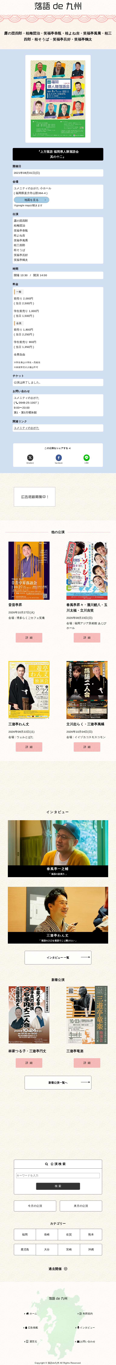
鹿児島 (25, 1249)
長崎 (47, 1234)
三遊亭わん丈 (18, 724)
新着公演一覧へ (58, 1082)
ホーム (33, 1313)
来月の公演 (81, 1205)
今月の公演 (35, 1205)
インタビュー (87, 1327)
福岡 (25, 1234)
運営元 (33, 1341)
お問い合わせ (87, 1341)
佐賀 (69, 1234)
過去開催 (55, 1269)
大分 (47, 1249)
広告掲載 (32, 1327)
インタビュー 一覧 (58, 957)
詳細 (30, 637)
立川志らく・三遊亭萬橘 (85, 724)
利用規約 (87, 1313)
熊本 (91, 1234)
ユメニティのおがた (26, 427)
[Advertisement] (58, 785)
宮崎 (69, 1249)
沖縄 (91, 1249)
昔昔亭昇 (15, 605)
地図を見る (31, 199)
